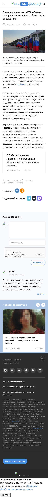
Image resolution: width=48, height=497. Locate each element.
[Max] (39, 198)
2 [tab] (21, 475)
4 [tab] (26, 475)
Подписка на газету (11, 363)
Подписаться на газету (15, 461)
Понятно (5, 495)
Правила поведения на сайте (13, 381)
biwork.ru (15, 421)
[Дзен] (33, 198)
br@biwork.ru (38, 428)
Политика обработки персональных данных (19, 387)
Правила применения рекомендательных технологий (18, 393)
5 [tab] (28, 475)
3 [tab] (24, 475)
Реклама (17, 360)
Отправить (38, 263)
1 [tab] (19, 475)
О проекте (7, 360)
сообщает (21, 84)
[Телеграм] (28, 198)
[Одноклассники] (22, 190)
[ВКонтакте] (17, 190)
